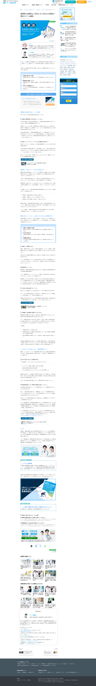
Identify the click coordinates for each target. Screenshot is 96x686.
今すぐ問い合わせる (70, 1)
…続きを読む (52, 48)
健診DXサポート (72, 663)
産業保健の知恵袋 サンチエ (63, 4)
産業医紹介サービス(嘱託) (21, 663)
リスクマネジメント (73, 63)
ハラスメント (62, 63)
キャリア (67, 61)
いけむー (30, 43)
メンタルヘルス (67, 63)
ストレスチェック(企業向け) (31, 663)
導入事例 (47, 4)
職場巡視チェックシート (51, 672)
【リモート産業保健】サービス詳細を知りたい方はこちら (31, 415)
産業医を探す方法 (31, 672)
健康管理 (61, 67)
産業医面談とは (24, 672)
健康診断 (69, 67)
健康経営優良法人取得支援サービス (27, 631)
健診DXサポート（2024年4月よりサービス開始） (29, 640)
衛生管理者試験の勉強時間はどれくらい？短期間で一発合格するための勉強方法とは (70, 44)
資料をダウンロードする (50, 104)
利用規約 (62, 97)
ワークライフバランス (63, 65)
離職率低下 (69, 74)
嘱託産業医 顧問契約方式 (35, 665)
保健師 (74, 65)
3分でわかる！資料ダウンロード (82, 2)
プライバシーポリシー (68, 97)
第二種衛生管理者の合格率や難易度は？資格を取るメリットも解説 (70, 39)
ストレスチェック (72, 61)
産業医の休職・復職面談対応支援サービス (24, 665)
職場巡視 (74, 71)
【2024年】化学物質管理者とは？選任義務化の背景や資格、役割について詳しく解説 (70, 28)
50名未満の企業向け (63, 59)
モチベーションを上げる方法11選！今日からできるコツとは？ (70, 50)
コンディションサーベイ (25, 638)
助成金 (61, 69)
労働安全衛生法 (65, 69)
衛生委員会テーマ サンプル (60, 672)
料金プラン (54, 665)
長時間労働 (64, 74)
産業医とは (22, 61)
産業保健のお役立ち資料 (42, 670)
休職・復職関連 (70, 65)
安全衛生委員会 (71, 69)
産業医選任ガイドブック (42, 672)
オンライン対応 (62, 61)
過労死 (61, 74)
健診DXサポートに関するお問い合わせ (58, 681)
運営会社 (18, 678)
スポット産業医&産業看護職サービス (45, 665)
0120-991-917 (45, 678)
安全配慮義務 (62, 71)
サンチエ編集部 (31, 52)
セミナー (72, 4)
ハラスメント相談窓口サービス (26, 635)
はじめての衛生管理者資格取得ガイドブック (72, 672)
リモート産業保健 (24, 628)
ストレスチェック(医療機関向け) (41, 663)
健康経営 (65, 67)
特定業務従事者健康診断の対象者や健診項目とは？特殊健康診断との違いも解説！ (70, 33)
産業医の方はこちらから (90, 2)
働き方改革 (73, 67)
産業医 (55, 551)
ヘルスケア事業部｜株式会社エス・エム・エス (32, 643)
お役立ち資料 (53, 4)
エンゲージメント (69, 59)
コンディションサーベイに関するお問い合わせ (45, 681)
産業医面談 (69, 71)
